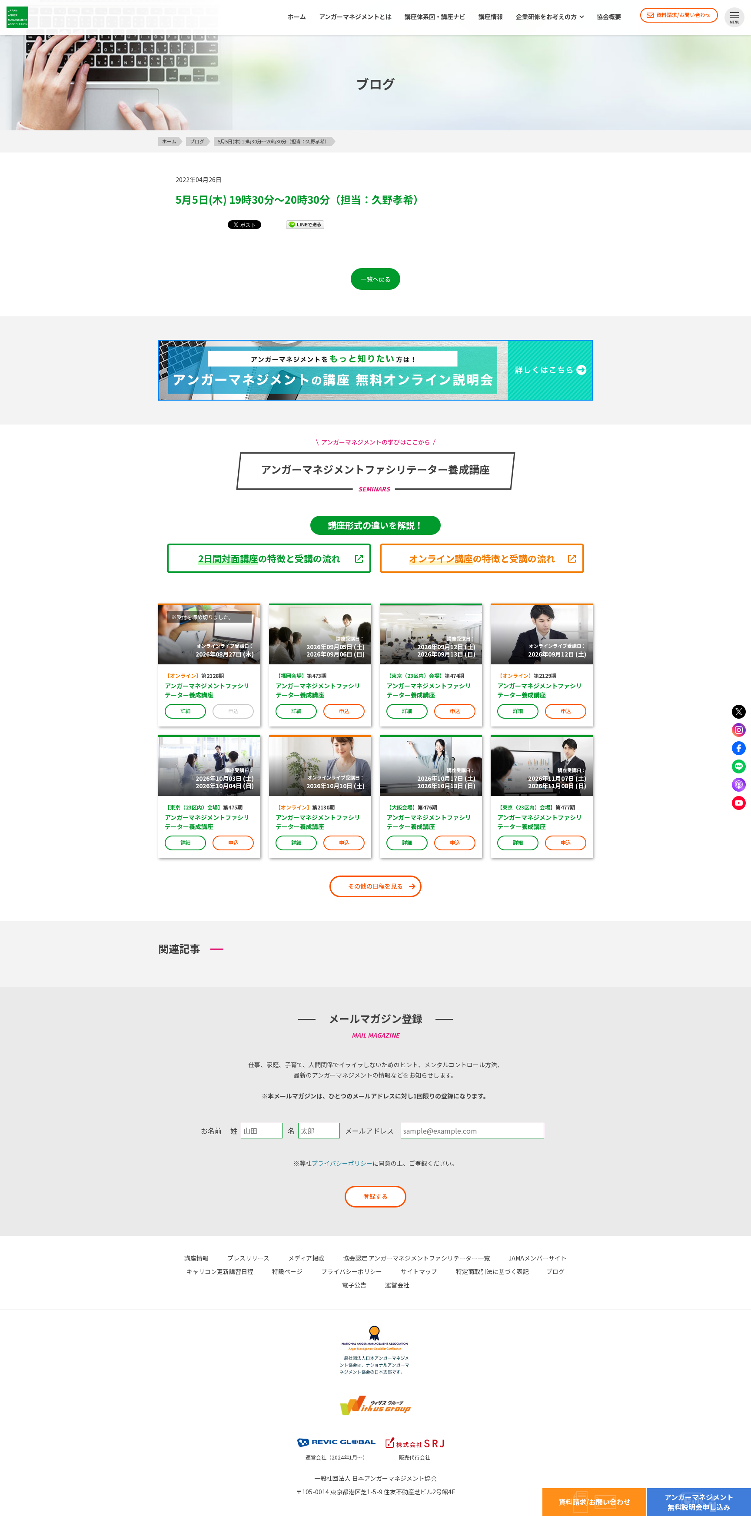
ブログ (555, 1271)
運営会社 (397, 1284)
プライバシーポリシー (342, 1163)
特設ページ (287, 1271)
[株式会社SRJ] (415, 1436)
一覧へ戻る (375, 279)
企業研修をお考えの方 (546, 17)
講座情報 (491, 17)
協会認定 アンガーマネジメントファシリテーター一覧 (416, 1258)
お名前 (211, 1130)
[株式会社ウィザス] (375, 1396)
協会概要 (609, 17)
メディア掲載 (306, 1258)
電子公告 (354, 1284)
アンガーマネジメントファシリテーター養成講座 (207, 690)
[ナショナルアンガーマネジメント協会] (375, 1327)
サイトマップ (419, 1271)
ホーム (297, 17)
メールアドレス (369, 1130)
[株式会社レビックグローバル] (336, 1436)
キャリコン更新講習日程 (219, 1271)
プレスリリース (248, 1258)
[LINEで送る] (305, 224)
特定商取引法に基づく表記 (492, 1271)
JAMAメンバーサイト (537, 1258)
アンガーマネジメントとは (355, 17)
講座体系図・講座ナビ (435, 17)
